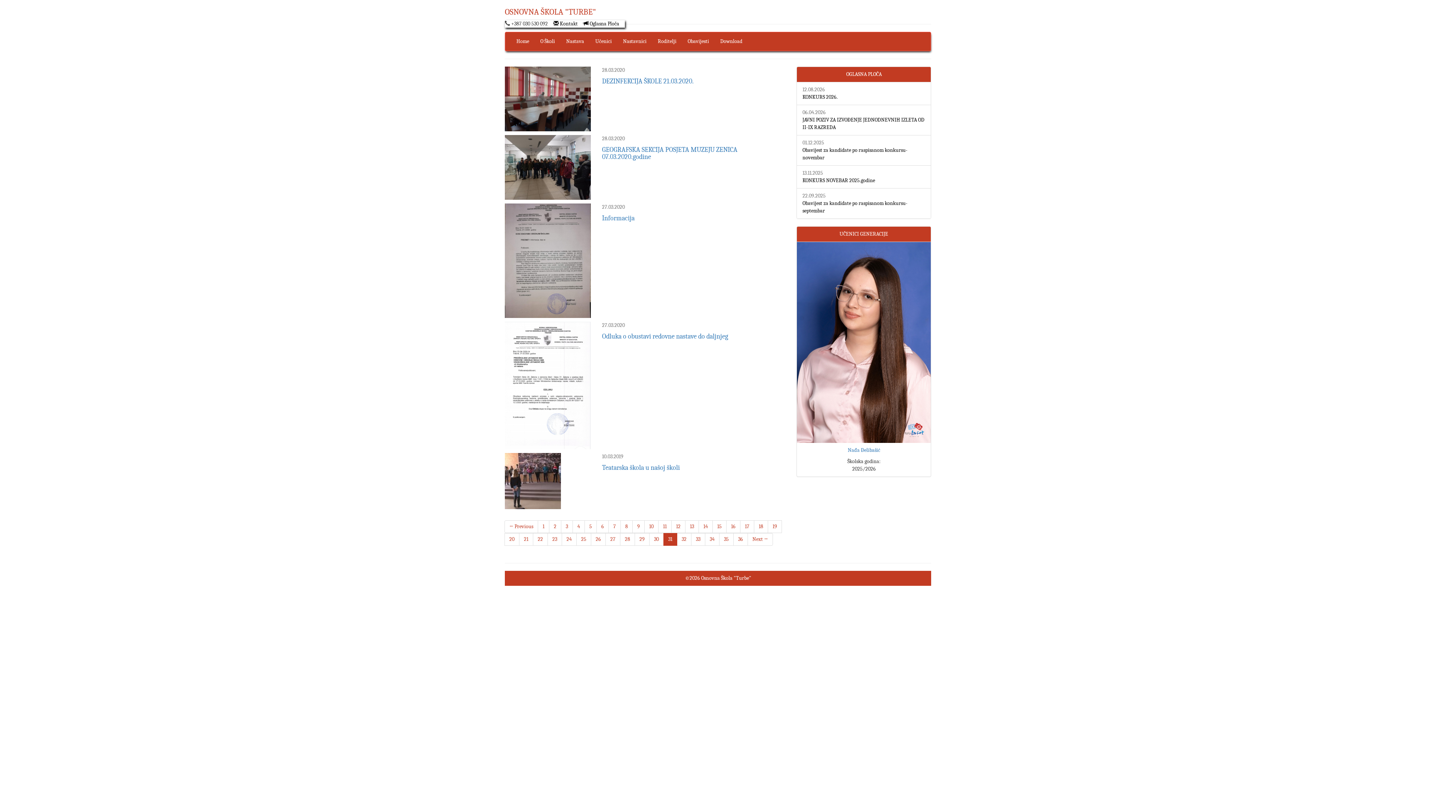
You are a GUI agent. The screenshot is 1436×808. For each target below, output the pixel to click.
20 (512, 539)
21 (526, 539)
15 (719, 526)
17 (747, 526)
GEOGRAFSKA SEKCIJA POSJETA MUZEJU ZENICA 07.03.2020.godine (669, 153)
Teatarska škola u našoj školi (641, 468)
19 (775, 526)
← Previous (521, 526)
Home (522, 41)
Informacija (618, 218)
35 (726, 539)
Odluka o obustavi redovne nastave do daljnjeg (665, 336)
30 (656, 539)
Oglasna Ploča (604, 24)
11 (665, 526)
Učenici (603, 41)
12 (678, 526)
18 (761, 526)
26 (598, 539)
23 (554, 539)
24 (569, 539)
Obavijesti (698, 41)
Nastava (575, 41)
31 (670, 539)
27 (613, 539)
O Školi (547, 41)
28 (627, 539)
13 (692, 526)
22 (540, 539)
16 (733, 526)
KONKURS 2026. (820, 97)
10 (651, 526)
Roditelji (667, 41)
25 (583, 539)
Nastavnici (635, 41)
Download (731, 41)
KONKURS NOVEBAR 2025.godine (839, 180)
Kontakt (568, 24)
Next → (760, 539)
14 (705, 526)
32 (684, 539)
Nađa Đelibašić (864, 450)
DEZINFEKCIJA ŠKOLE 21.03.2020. (648, 81)
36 (740, 539)
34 (712, 539)
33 (698, 539)
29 (642, 539)
